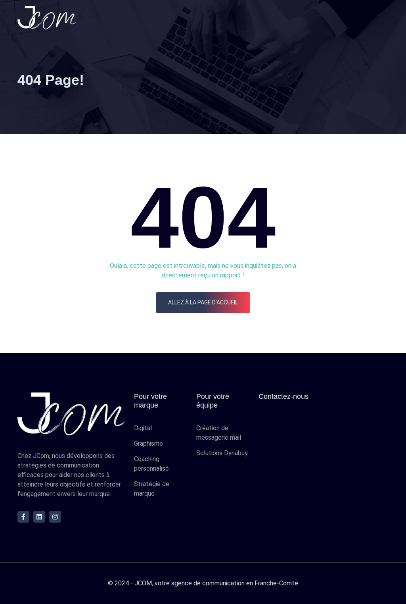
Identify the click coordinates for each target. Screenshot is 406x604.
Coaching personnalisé (151, 463)
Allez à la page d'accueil (203, 302)
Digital (143, 428)
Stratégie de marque (151, 488)
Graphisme (148, 443)
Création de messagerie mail (218, 432)
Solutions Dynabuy (222, 453)
